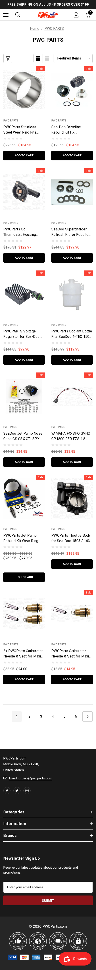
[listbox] (73, 58)
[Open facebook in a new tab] (6, 790)
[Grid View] (37, 58)
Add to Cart (24, 155)
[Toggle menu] (5, 14)
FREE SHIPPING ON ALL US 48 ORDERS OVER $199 (48, 4)
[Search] (17, 14)
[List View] (46, 58)
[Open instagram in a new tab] (27, 790)
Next (87, 716)
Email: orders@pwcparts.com (30, 778)
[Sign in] (76, 14)
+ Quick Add (24, 577)
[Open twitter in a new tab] (17, 790)
